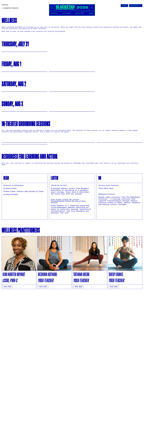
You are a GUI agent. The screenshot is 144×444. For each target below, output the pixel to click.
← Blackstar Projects (10, 8)
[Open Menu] (52, 7)
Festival (5, 5)
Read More (7, 286)
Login (91, 13)
